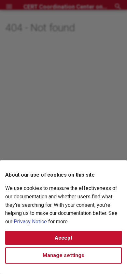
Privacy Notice (30, 221)
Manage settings (63, 255)
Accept (63, 238)
